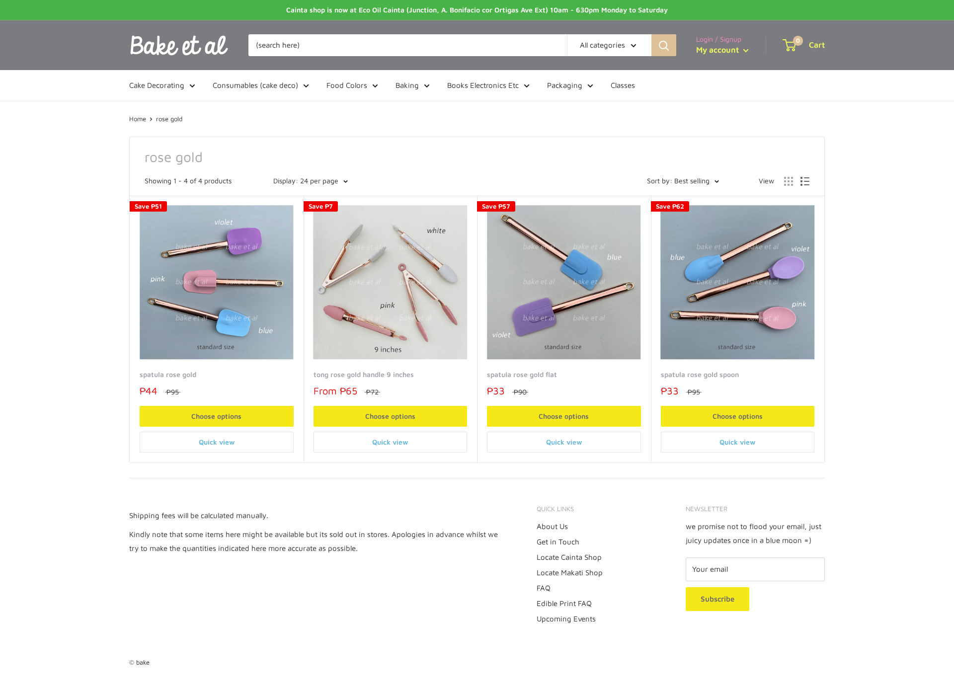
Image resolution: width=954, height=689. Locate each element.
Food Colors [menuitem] (346, 85)
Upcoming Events (566, 618)
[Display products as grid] (788, 181)
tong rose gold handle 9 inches (364, 374)
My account (718, 49)
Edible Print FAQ (564, 603)
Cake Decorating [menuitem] (156, 85)
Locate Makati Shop (570, 572)
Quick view (217, 442)
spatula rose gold (168, 374)
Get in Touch (558, 541)
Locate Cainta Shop (569, 557)
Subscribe (717, 599)
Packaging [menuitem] (564, 85)
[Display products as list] (804, 181)
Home (137, 119)
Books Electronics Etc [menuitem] (483, 85)
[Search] (663, 45)
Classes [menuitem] (623, 85)
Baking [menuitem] (407, 85)
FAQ (544, 588)
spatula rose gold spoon (700, 374)
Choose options (216, 416)
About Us (552, 526)
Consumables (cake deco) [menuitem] (255, 85)
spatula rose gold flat (522, 374)
